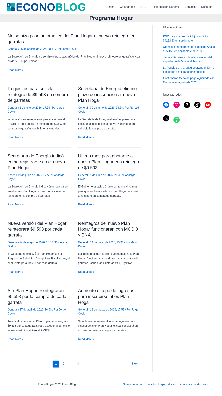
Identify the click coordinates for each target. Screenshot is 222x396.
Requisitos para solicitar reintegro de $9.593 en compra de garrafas (38, 94)
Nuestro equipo (132, 384)
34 (78, 363)
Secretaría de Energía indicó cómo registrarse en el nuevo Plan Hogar (36, 161)
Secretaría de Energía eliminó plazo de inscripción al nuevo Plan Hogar (107, 94)
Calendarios (127, 6)
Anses (110, 6)
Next (137, 363)
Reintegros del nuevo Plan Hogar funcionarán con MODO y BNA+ (108, 229)
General (13, 48)
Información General (166, 6)
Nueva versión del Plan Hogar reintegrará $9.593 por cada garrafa (37, 229)
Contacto (190, 6)
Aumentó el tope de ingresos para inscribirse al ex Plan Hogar (106, 296)
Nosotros (206, 6)
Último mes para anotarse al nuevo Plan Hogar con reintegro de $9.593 (109, 161)
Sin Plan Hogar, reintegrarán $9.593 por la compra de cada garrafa (37, 296)
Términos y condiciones (193, 384)
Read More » (16, 70)
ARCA (144, 6)
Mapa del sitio (167, 384)
